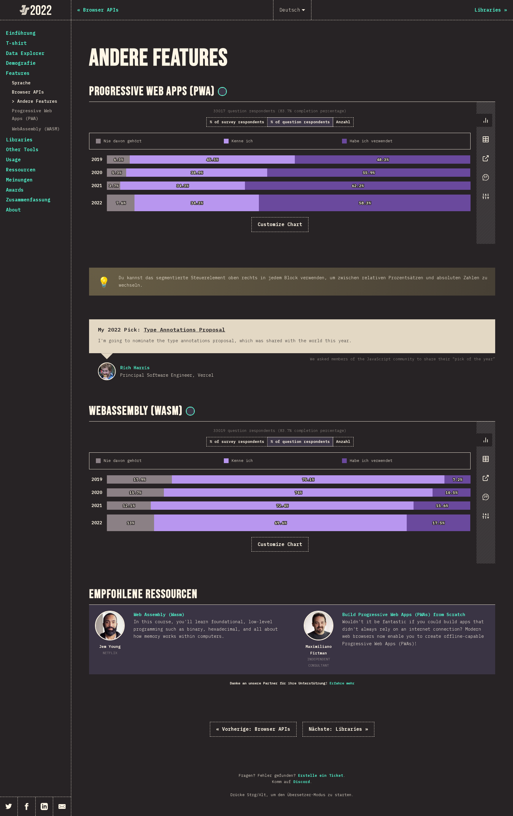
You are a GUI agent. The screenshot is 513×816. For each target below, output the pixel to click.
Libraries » (338, 729)
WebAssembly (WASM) (36, 129)
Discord (301, 781)
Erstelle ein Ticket (320, 775)
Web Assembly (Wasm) (159, 614)
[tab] (485, 120)
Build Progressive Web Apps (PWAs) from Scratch (403, 614)
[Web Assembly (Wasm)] (110, 625)
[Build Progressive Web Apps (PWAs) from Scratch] (318, 625)
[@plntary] (222, 91)
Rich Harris (107, 371)
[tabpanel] (292, 173)
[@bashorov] (190, 411)
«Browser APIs (253, 729)
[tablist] (484, 161)
